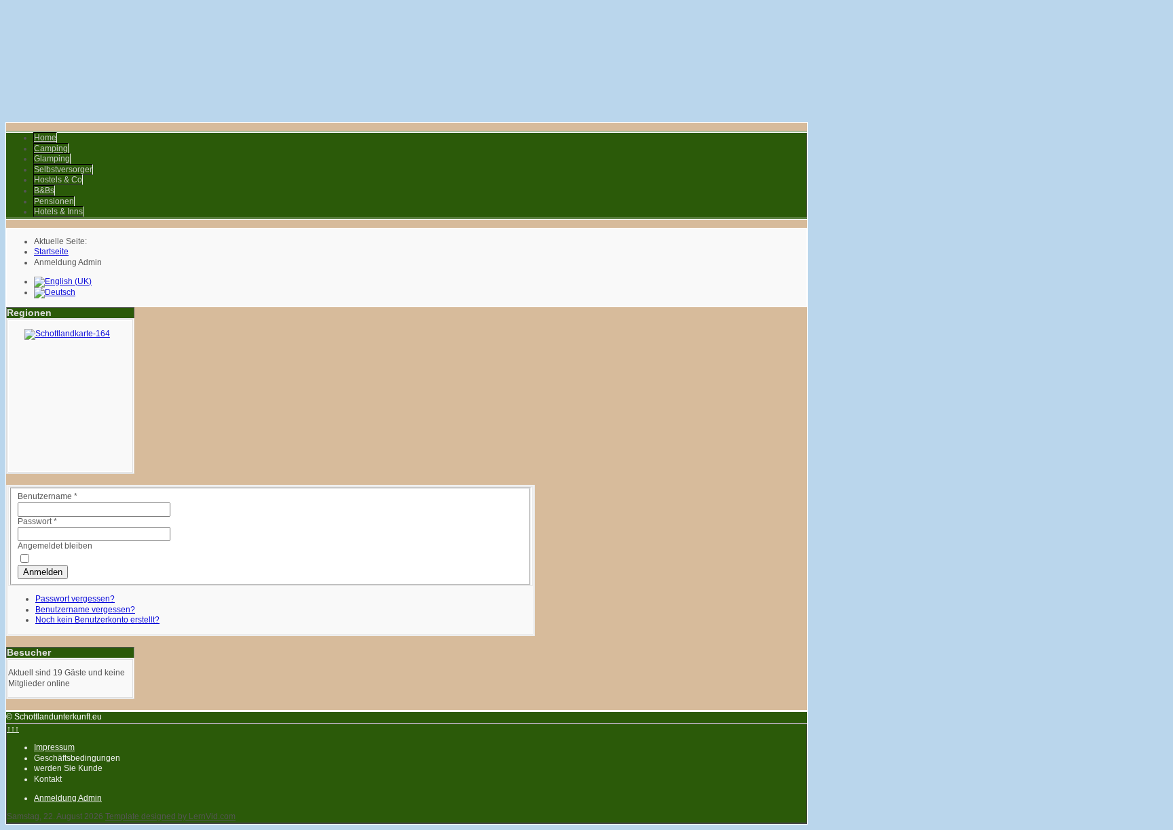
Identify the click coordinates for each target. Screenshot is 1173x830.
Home (45, 137)
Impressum (54, 747)
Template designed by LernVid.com (170, 816)
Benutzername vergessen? (85, 609)
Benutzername (47, 496)
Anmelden (42, 572)
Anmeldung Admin (68, 798)
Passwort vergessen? (75, 599)
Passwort (37, 521)
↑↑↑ (13, 729)
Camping (51, 148)
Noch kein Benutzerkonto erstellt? (97, 620)
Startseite (51, 251)
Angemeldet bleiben (55, 546)
